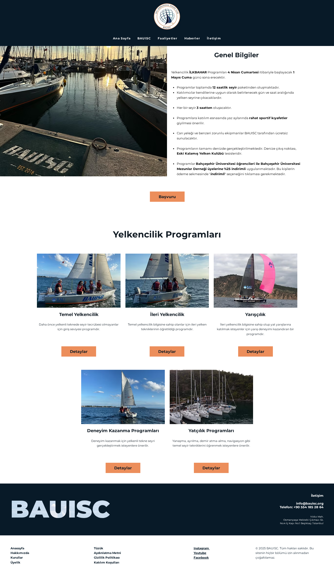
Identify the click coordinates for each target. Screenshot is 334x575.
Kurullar (17, 557)
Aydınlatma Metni (107, 553)
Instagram (202, 548)
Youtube (200, 553)
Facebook (201, 557)
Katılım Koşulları (106, 562)
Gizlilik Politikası (107, 557)
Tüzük (98, 548)
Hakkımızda (20, 553)
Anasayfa (17, 548)
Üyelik (15, 562)
